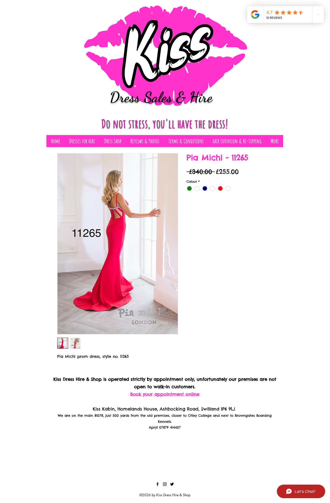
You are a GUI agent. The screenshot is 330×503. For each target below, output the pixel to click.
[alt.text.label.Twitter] (172, 484)
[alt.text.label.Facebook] (157, 484)
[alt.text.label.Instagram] (164, 484)
